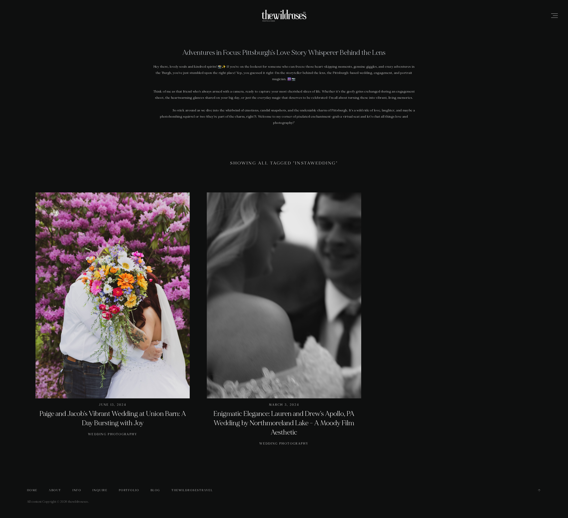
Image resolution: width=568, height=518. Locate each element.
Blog (155, 490)
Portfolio (129, 490)
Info (77, 490)
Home (32, 490)
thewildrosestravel (192, 490)
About (55, 490)
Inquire (100, 490)
